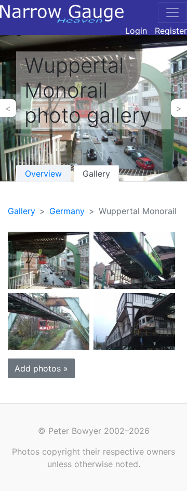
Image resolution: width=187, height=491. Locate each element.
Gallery (96, 173)
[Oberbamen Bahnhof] (134, 320)
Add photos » (41, 368)
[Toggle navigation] (172, 12)
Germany (67, 211)
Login (136, 30)
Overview (43, 173)
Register (171, 30)
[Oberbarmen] (48, 320)
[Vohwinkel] (48, 259)
